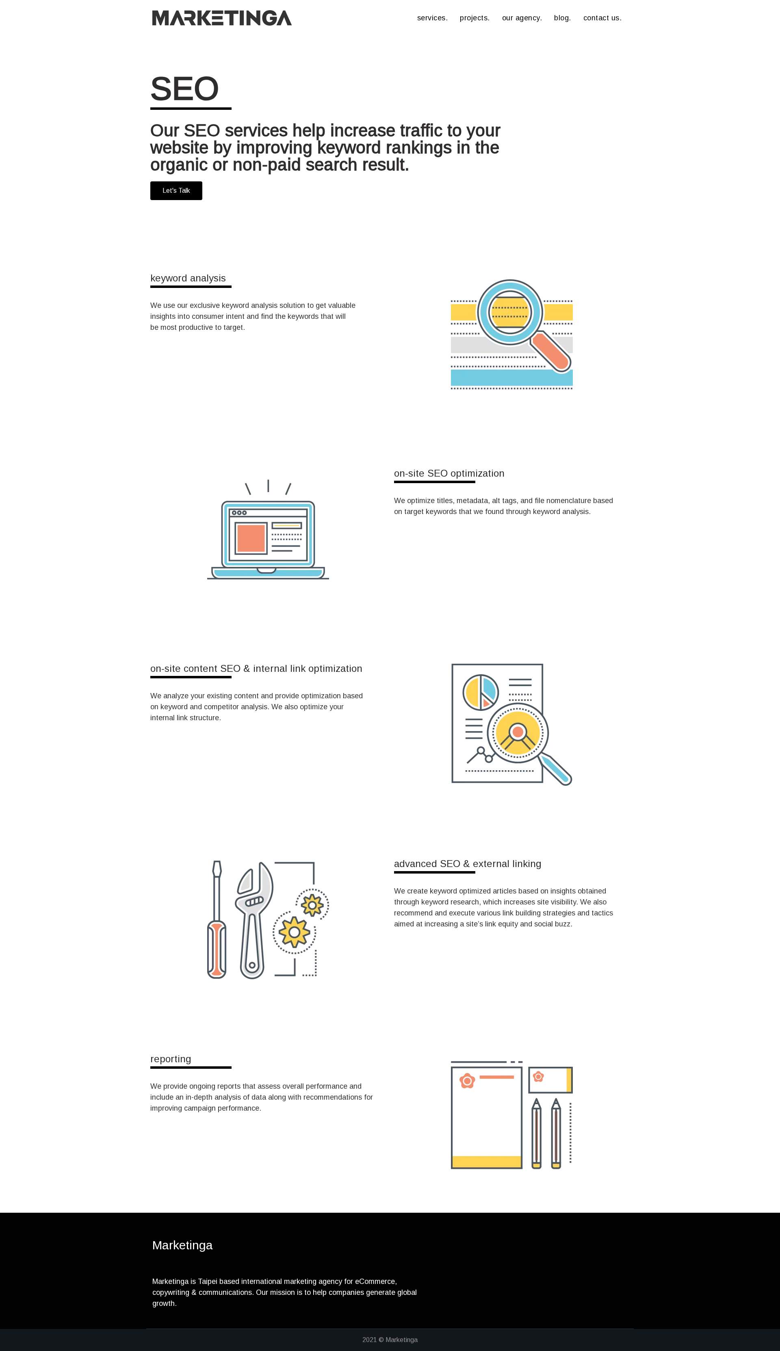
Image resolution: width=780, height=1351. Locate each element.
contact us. (602, 18)
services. (432, 18)
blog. (562, 18)
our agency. (522, 18)
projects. (475, 18)
